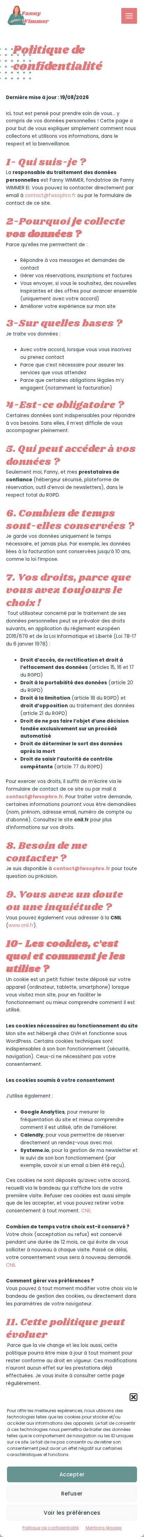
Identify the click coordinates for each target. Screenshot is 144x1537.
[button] (133, 1397)
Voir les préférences (72, 1512)
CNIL (86, 1210)
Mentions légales (104, 1528)
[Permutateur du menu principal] (129, 16)
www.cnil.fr (21, 925)
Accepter (72, 1474)
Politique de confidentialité (50, 1528)
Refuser (72, 1493)
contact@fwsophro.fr (50, 195)
